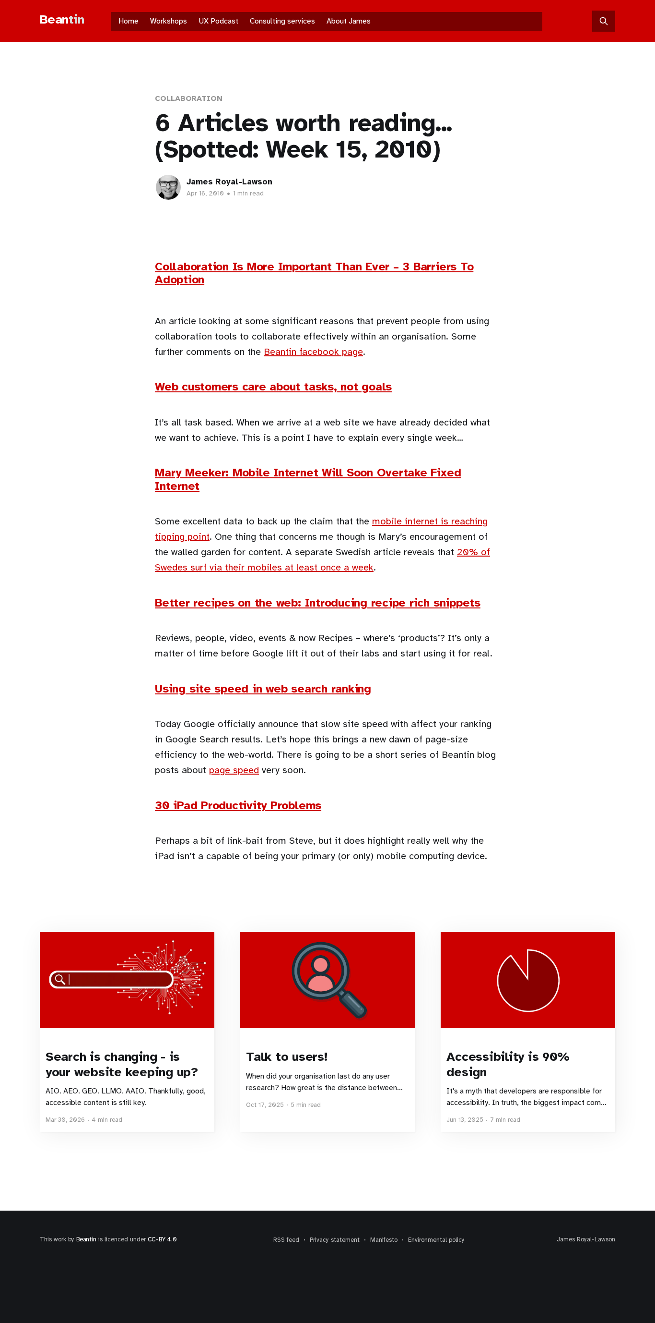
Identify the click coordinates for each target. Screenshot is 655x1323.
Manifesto (384, 1240)
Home (128, 21)
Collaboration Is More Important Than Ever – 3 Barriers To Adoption (314, 273)
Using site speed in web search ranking (263, 688)
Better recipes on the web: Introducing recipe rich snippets (317, 602)
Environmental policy (436, 1240)
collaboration (188, 98)
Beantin (86, 1239)
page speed (234, 770)
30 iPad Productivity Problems (238, 805)
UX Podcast (218, 21)
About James (349, 21)
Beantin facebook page (313, 352)
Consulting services (282, 21)
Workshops (168, 21)
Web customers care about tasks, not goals (273, 386)
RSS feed (286, 1240)
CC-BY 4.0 (162, 1239)
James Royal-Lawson (229, 182)
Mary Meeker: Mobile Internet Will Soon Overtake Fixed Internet (308, 479)
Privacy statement (335, 1240)
